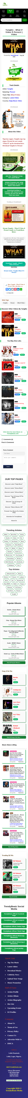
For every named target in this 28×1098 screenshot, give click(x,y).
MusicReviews (17, 16)
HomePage (3, 11)
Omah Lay (18, 551)
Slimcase (9, 587)
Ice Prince (10, 590)
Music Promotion (14, 983)
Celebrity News (13, 975)
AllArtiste (24, 11)
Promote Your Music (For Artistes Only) (14, 511)
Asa (13, 580)
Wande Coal (9, 555)
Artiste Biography (14, 1000)
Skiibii (15, 583)
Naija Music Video (15, 101)
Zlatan (14, 538)
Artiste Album (12, 996)
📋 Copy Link (10, 292)
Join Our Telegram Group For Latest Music (14, 176)
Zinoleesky (19, 562)
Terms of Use (12, 1027)
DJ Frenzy (18, 587)
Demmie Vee (20, 580)
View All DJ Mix (14, 896)
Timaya (22, 583)
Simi (7, 548)
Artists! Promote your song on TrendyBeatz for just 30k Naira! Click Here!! (14, 184)
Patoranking (10, 558)
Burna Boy (13, 534)
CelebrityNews (3, 16)
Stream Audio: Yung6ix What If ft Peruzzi (14, 271)
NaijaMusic (17, 11)
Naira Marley (18, 544)
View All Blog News (14, 846)
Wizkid (13, 548)
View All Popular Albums (14, 662)
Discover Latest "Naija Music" (14, 484)
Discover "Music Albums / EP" (14, 507)
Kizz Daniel (15, 541)
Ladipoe (22, 577)
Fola (18, 565)
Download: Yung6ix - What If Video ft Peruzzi (14, 264)
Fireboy (6, 541)
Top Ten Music (13, 963)
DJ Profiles (11, 1012)
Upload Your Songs (14, 979)
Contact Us (11, 1035)
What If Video (21, 303)
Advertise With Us (14, 1039)
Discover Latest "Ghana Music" (14, 488)
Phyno (20, 548)
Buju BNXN (7, 583)
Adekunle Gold (11, 573)
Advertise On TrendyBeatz (14, 516)
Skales (19, 573)
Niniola (6, 577)
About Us (14, 520)
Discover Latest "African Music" (14, 492)
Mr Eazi (19, 558)
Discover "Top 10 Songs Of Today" (14, 502)
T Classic (13, 577)
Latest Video (14, 98)
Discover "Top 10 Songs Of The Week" (14, 497)
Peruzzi (12, 92)
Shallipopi (11, 565)
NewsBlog (24, 16)
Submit (8, 466)
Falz (21, 538)
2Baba (5, 534)
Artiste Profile (12, 992)
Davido (8, 538)
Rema (22, 541)
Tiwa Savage (19, 555)
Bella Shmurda (9, 562)
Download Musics (14, 971)
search (24, 20)
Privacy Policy (13, 1031)
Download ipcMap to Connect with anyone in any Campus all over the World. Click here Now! (14, 192)
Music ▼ (10, 11)
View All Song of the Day (14, 737)
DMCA (10, 1043)
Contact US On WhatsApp (14, 1080)
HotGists (10, 16)
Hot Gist (10, 1004)
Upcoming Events (14, 1008)
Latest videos (12, 967)
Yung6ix (10, 89)
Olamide (9, 551)
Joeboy (22, 534)
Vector (6, 580)
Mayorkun (9, 544)
